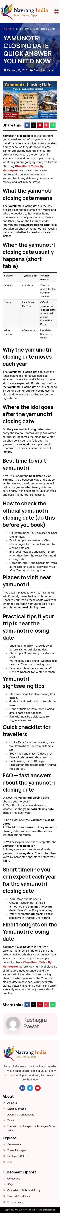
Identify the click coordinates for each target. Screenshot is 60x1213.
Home (8, 28)
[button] (56, 11)
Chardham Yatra (43, 70)
